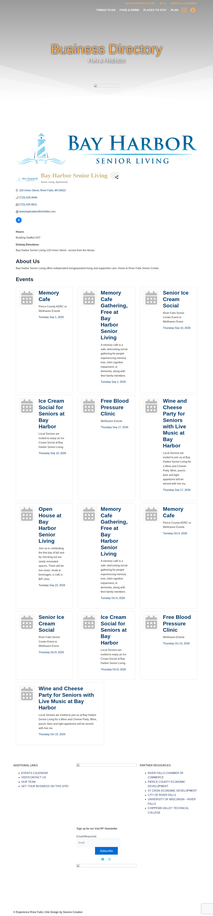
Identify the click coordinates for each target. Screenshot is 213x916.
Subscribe (106, 850)
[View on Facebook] (19, 222)
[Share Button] (115, 175)
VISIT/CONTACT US (33, 777)
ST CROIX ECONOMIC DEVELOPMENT (172, 790)
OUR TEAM (28, 781)
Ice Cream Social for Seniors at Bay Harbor (52, 413)
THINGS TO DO (105, 10)
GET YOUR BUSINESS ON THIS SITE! (45, 786)
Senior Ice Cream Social (176, 299)
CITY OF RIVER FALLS (162, 795)
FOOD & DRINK (129, 10)
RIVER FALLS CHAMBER (184, 3)
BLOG (163, 3)
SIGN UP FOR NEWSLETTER (140, 3)
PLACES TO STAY (155, 10)
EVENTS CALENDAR (34, 773)
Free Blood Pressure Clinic (115, 407)
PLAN (174, 10)
